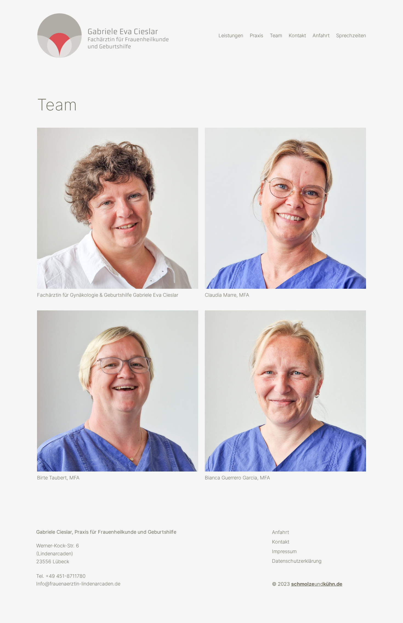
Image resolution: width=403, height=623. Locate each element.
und (316, 584)
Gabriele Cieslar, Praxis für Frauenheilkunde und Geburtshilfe (106, 532)
